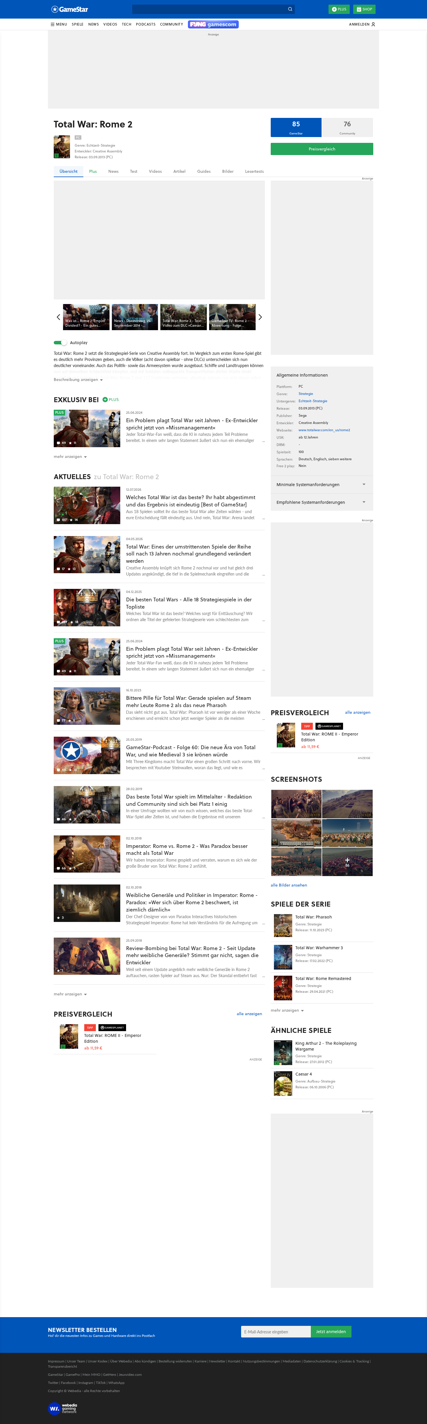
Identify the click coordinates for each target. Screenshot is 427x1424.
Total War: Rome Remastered (323, 978)
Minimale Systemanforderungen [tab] (308, 484)
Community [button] (171, 24)
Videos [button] (110, 24)
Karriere (201, 1361)
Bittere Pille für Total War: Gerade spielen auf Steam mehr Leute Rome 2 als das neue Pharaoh (188, 701)
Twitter (53, 1382)
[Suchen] (290, 9)
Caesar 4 (303, 1074)
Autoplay (78, 343)
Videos (155, 171)
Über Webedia (121, 1361)
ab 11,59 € (93, 1048)
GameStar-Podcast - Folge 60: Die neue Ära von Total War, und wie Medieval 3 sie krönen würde (191, 751)
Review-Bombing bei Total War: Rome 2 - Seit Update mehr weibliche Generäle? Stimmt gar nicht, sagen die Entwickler (192, 955)
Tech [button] (126, 24)
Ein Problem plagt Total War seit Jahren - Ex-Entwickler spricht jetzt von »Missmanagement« (192, 424)
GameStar (55, 1374)
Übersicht (69, 171)
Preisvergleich (322, 149)
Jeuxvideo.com (130, 1374)
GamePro (73, 1374)
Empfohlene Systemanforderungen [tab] (311, 502)
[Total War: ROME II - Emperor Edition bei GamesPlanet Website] (69, 1036)
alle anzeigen (249, 1014)
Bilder (228, 171)
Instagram (85, 1382)
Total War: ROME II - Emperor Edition (112, 1038)
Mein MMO (91, 1374)
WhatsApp (116, 1382)
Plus (342, 9)
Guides (204, 171)
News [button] (93, 24)
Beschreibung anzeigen (76, 379)
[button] (58, 24)
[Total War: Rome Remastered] (283, 988)
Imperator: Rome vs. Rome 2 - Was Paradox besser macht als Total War (186, 849)
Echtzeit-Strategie (313, 400)
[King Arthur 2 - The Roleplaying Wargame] (283, 1052)
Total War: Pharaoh (313, 917)
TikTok (101, 1382)
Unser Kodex (97, 1361)
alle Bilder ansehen (289, 885)
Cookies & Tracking (354, 1361)
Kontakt (234, 1361)
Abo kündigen (145, 1361)
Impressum (56, 1361)
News (113, 171)
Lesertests (254, 171)
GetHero (109, 1374)
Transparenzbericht (62, 1366)
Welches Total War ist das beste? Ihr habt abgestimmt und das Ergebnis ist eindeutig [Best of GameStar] (190, 501)
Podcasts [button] (145, 24)
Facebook (68, 1382)
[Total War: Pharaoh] (283, 926)
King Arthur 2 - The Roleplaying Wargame (326, 1046)
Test (133, 171)
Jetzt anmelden (331, 1331)
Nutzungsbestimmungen (261, 1361)
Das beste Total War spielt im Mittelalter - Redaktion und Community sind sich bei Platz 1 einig (189, 800)
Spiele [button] (78, 24)
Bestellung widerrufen (175, 1361)
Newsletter (217, 1361)
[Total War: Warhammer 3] (283, 957)
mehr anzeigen (285, 1010)
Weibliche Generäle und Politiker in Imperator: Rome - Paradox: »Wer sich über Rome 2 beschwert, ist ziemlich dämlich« (192, 902)
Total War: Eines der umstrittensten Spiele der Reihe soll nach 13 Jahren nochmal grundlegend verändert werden (188, 554)
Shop (367, 9)
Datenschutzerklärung (320, 1361)
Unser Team (76, 1361)
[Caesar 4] (283, 1083)
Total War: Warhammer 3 (319, 948)
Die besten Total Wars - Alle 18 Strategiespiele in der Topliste (189, 603)
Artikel (179, 171)
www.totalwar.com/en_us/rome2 (324, 429)
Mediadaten (292, 1361)
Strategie (306, 393)
